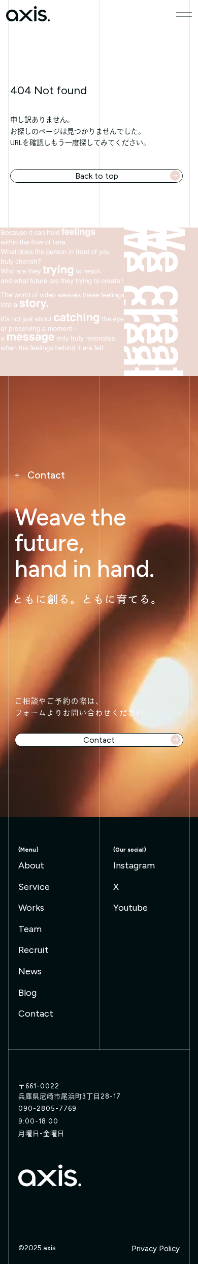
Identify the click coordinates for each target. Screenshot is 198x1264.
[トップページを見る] (49, 1175)
